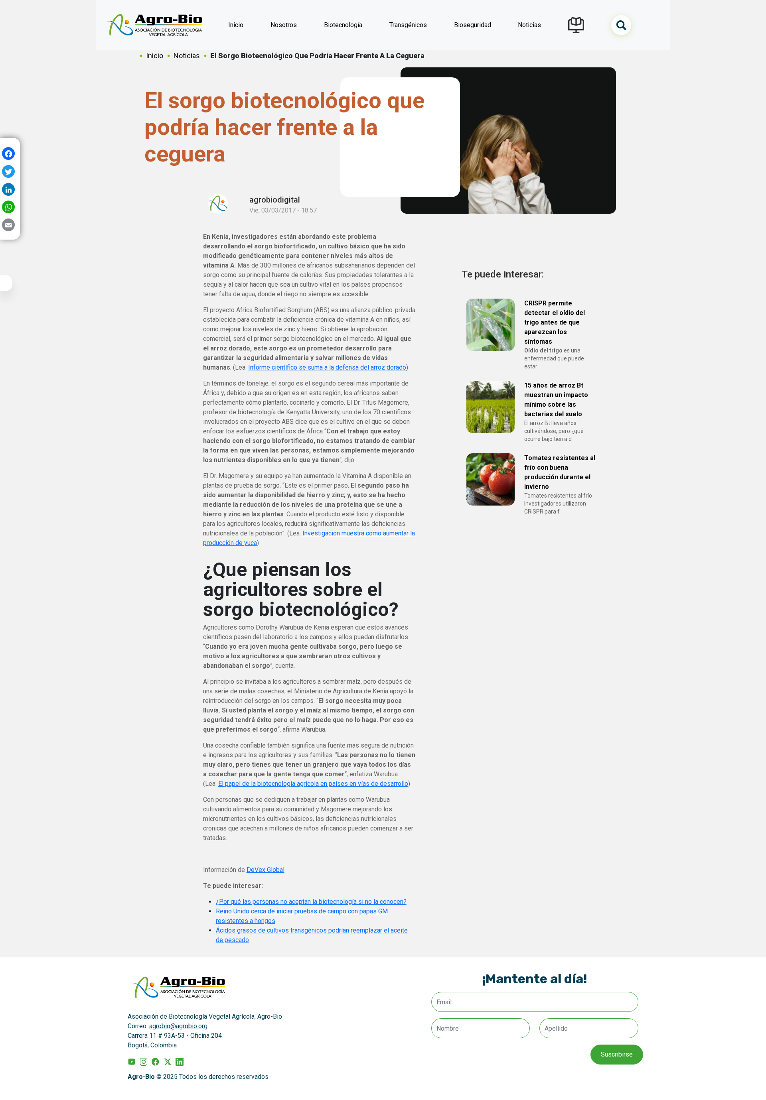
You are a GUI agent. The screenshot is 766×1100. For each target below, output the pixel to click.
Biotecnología (343, 25)
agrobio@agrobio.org (178, 1026)
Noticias (529, 25)
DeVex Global (265, 870)
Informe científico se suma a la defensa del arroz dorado (327, 367)
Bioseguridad (472, 25)
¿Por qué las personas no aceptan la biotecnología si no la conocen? (311, 901)
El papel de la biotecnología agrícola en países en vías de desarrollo (313, 783)
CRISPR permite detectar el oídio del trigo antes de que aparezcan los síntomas (554, 322)
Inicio (235, 25)
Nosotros (283, 25)
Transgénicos (408, 25)
